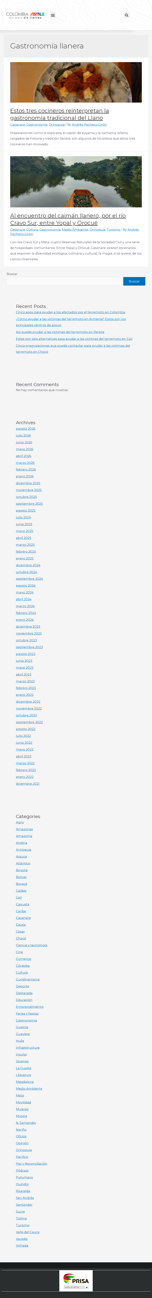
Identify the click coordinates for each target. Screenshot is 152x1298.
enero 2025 (25, 558)
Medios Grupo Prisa (76, 1287)
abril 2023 (23, 674)
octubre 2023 (26, 640)
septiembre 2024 (29, 579)
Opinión (22, 1143)
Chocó (21, 938)
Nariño (21, 1129)
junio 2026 (24, 442)
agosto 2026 (25, 428)
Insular (21, 1054)
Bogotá (22, 870)
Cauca (21, 925)
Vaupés (22, 1239)
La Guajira (23, 1068)
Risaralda (23, 1191)
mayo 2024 (25, 592)
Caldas (21, 891)
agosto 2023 (25, 654)
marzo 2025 (25, 545)
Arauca (21, 856)
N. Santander (26, 1123)
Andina (21, 843)
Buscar (12, 274)
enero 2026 (25, 476)
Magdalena (25, 1082)
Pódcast (22, 1170)
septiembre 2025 (29, 503)
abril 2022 (23, 756)
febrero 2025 (26, 551)
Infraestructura (28, 1047)
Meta (20, 1095)
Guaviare (23, 1034)
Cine (19, 952)
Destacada (24, 993)
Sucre (20, 1211)
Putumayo (24, 1177)
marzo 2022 (25, 763)
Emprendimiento (30, 1007)
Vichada (22, 1245)
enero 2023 (25, 695)
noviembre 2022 (29, 708)
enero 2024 (25, 620)
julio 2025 (23, 517)
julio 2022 (23, 736)
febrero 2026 (26, 469)
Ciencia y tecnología (31, 945)
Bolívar (21, 877)
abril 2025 (23, 538)
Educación (24, 1000)
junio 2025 (24, 524)
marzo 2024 (25, 606)
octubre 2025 (26, 497)
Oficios (21, 1136)
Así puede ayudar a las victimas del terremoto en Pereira (60, 332)
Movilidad (23, 1102)
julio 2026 (23, 435)
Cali (19, 897)
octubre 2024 (26, 572)
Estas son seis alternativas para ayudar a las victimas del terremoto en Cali (74, 339)
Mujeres (22, 1109)
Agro (20, 822)
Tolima (21, 1218)
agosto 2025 (25, 510)
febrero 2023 (26, 688)
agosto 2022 (25, 729)
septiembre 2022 (29, 722)
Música (21, 1116)
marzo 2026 (25, 463)
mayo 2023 (24, 667)
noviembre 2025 (29, 490)
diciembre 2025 (28, 483)
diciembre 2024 (28, 565)
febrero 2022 (26, 770)
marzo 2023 (25, 681)
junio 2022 (24, 742)
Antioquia (23, 849)
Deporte (22, 986)
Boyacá (21, 884)
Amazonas (24, 829)
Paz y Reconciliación (31, 1163)
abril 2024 (24, 599)
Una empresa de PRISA (76, 1278)
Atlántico (23, 863)
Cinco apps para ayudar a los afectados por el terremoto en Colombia (70, 312)
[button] (53, 15)
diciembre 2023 (28, 626)
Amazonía (24, 836)
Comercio (23, 959)
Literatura (23, 1075)
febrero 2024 (26, 613)
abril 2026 (23, 456)
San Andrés (25, 1198)
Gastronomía (36, 124)
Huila (20, 1041)
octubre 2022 (26, 715)
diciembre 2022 (28, 701)
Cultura (32, 229)
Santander (24, 1205)
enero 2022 (25, 777)
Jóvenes (22, 1061)
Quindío (22, 1184)
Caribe (21, 911)
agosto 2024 (26, 585)
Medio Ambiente (75, 229)
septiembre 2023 (29, 647)
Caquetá (22, 904)
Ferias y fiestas (27, 1013)
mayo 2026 (24, 449)
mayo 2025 (24, 531)
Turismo (113, 229)
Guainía (22, 1027)
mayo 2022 (24, 749)
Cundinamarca (28, 979)
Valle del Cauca (27, 1232)
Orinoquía (57, 124)
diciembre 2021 (27, 783)
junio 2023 (24, 661)
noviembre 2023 (29, 633)
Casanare (17, 124)
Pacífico (22, 1157)
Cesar (20, 931)
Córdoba (23, 966)
